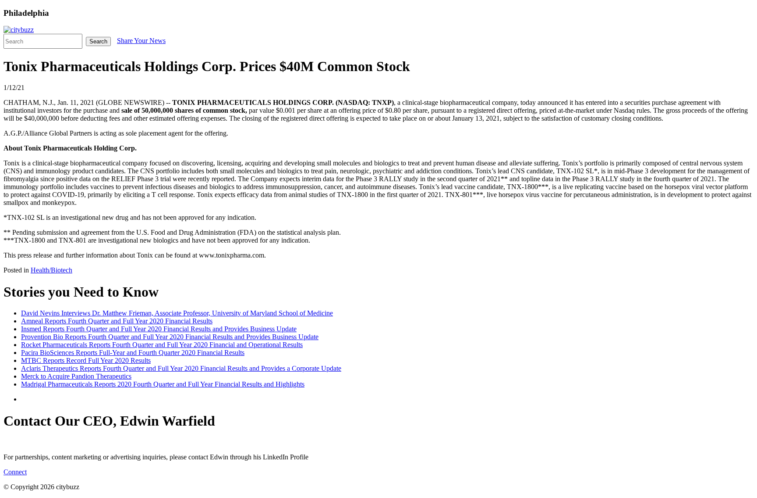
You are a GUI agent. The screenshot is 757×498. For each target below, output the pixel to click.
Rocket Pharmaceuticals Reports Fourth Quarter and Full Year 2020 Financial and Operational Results (162, 344)
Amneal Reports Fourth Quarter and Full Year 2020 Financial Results (116, 321)
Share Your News (141, 40)
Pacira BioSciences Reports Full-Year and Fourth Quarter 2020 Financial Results (132, 352)
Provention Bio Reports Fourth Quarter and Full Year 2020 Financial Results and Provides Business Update (169, 336)
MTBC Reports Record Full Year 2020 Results (86, 360)
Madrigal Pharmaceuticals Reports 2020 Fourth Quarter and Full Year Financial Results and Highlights (162, 384)
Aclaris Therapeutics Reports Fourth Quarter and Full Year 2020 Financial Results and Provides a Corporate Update (181, 368)
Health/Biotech (51, 270)
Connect (15, 472)
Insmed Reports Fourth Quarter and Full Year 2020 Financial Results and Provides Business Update (159, 329)
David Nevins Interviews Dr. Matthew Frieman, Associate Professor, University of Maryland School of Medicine (177, 313)
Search (98, 41)
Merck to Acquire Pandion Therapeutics (76, 376)
